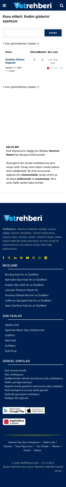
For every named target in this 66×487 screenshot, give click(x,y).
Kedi (7, 70)
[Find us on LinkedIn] (15, 258)
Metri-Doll (10, 340)
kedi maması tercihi (15, 370)
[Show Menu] (4, 5)
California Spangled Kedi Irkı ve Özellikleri (28, 300)
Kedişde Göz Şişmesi (16, 398)
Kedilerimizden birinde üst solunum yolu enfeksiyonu (34, 378)
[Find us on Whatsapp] (39, 258)
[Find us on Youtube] (27, 258)
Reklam (56, 446)
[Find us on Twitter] (9, 258)
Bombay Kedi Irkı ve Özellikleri (22, 274)
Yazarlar (7, 446)
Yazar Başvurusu (24, 446)
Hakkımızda (49, 442)
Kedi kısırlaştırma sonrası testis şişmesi (26, 390)
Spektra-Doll (12, 325)
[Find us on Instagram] (33, 258)
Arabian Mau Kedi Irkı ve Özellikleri (24, 285)
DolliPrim (10, 335)
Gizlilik (27, 450)
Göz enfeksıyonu (14, 374)
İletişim (37, 450)
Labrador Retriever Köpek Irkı (21, 290)
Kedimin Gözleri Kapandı (14, 61)
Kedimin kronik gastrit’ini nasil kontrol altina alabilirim (34, 386)
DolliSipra (10, 345)
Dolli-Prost (11, 351)
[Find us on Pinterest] (21, 258)
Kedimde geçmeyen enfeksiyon (22, 394)
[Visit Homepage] (33, 5)
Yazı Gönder (42, 446)
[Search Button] (61, 5)
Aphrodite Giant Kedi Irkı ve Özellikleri (26, 279)
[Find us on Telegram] (45, 258)
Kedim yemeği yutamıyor (18, 382)
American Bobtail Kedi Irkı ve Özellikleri (26, 295)
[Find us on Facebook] (3, 258)
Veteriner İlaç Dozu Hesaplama (24, 442)
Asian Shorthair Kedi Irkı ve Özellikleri (26, 305)
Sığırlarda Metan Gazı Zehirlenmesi (24, 330)
